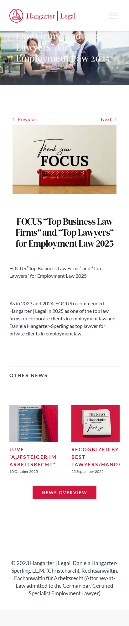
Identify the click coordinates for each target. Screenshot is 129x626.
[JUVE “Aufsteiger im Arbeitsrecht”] (33, 408)
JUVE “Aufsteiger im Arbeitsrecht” (33, 456)
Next (106, 119)
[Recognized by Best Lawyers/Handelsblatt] (95, 408)
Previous (27, 119)
